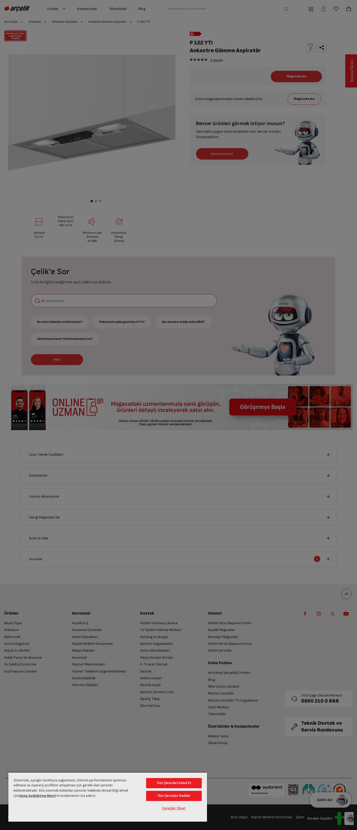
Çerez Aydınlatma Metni (37, 796)
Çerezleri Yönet (174, 808)
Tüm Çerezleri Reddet (174, 796)
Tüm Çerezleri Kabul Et (174, 783)
